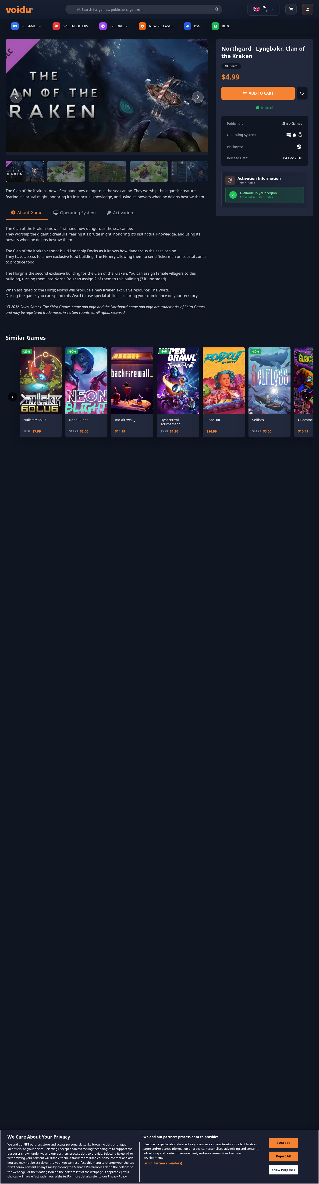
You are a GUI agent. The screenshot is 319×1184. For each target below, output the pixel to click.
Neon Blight (78, 420)
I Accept (283, 1143)
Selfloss (258, 420)
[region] (159, 1156)
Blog (226, 26)
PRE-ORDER (119, 26)
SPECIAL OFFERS (75, 26)
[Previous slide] (16, 97)
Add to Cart (261, 93)
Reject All (283, 1156)
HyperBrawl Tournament (170, 422)
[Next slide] (198, 97)
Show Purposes (283, 1169)
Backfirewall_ (125, 420)
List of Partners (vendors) (162, 1163)
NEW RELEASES (161, 26)
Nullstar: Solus (34, 420)
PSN (197, 26)
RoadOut (213, 420)
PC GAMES (29, 26)
